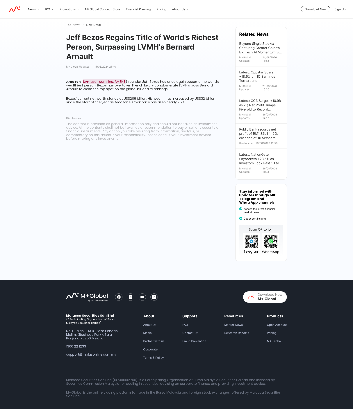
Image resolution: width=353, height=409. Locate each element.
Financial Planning (138, 9)
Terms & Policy (153, 357)
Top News (73, 25)
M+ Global (274, 341)
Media (147, 333)
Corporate (150, 349)
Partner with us (153, 341)
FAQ (185, 325)
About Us (149, 325)
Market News (233, 325)
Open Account (277, 325)
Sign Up (340, 9)
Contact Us (190, 333)
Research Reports (236, 333)
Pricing (161, 9)
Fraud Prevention (194, 341)
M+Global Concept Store (102, 9)
